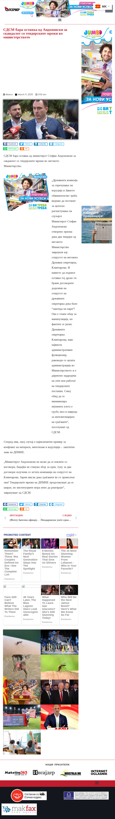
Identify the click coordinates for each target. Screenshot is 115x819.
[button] (59, 19)
